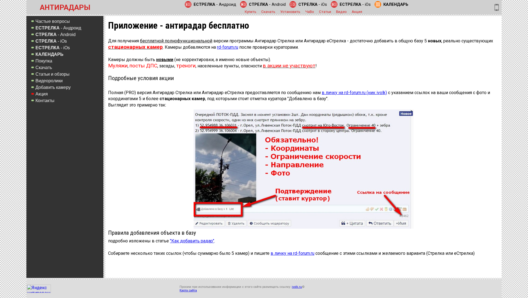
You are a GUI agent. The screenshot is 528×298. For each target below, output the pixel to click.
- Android (267, 4)
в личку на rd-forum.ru (292, 253)
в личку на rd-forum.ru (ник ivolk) (354, 92)
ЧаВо (309, 12)
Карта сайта (188, 290)
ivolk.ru (297, 287)
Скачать (268, 12)
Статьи (325, 12)
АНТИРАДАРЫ (65, 7)
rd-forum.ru (227, 47)
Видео (341, 12)
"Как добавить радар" (192, 241)
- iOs (312, 4)
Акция (357, 12)
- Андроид (215, 4)
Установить (290, 12)
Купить (250, 12)
